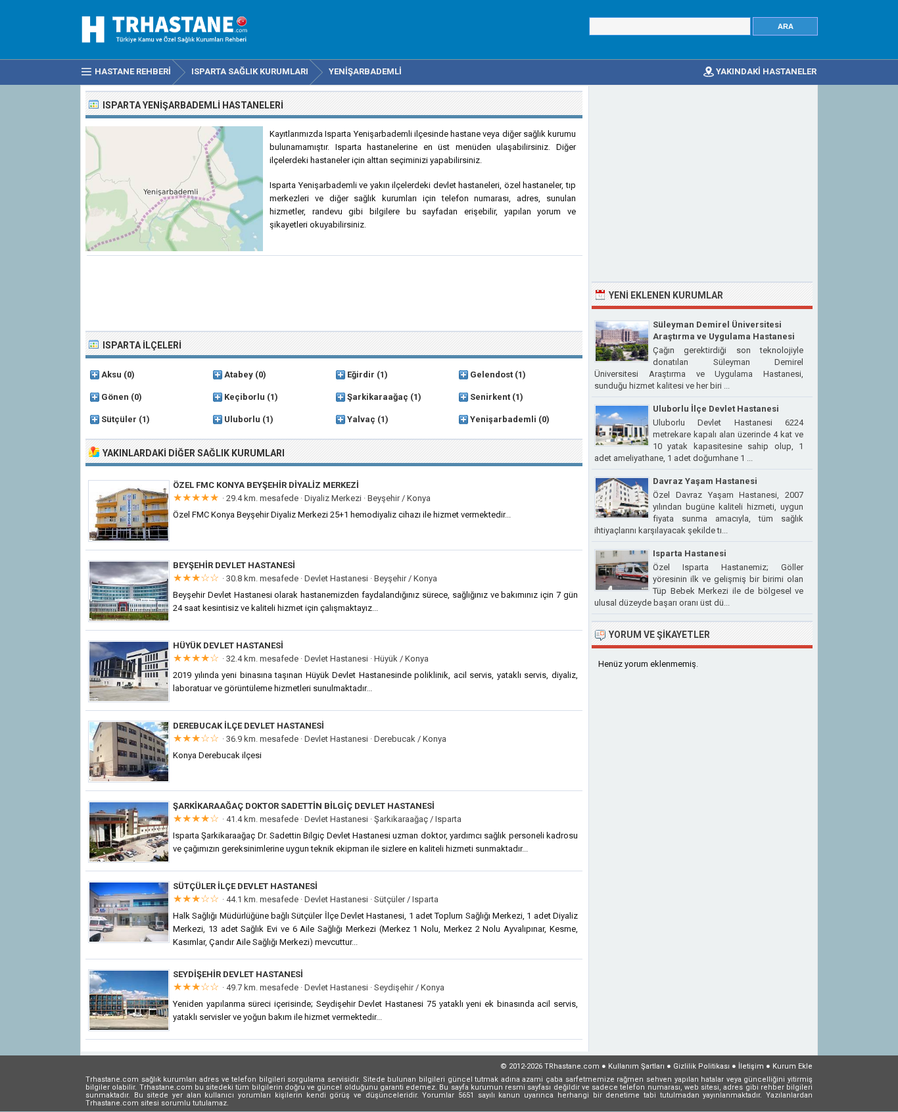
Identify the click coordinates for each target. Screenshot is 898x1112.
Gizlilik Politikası (701, 1066)
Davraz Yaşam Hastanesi (705, 481)
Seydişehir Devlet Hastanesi (238, 974)
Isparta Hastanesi (689, 553)
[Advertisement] (334, 292)
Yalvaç (361, 419)
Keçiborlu (244, 397)
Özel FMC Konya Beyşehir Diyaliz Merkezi (266, 485)
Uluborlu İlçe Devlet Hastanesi (716, 409)
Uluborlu (242, 419)
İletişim (751, 1066)
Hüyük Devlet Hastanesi (228, 645)
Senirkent (490, 397)
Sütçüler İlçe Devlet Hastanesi (245, 886)
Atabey (238, 374)
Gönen (115, 397)
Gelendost (491, 374)
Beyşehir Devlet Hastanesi (234, 565)
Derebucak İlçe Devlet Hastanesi (248, 726)
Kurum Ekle (792, 1066)
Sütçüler (119, 419)
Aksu (111, 374)
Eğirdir (361, 374)
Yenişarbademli (503, 419)
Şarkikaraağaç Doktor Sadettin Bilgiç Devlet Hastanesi (304, 806)
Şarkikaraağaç (377, 397)
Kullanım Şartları (636, 1066)
